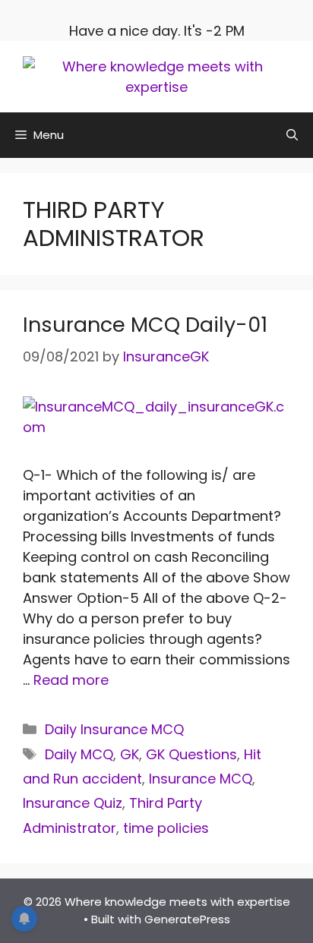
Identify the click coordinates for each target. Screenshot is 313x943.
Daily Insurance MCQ (114, 729)
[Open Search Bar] (292, 135)
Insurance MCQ (200, 778)
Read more (71, 679)
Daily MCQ (79, 754)
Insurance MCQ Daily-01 (145, 325)
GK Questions (191, 754)
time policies (166, 827)
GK (129, 754)
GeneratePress (187, 919)
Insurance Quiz (72, 802)
